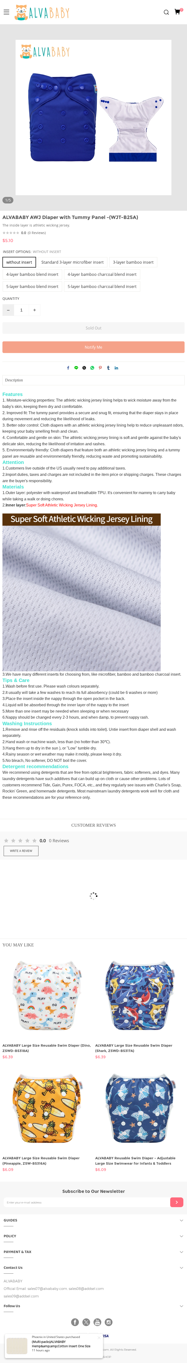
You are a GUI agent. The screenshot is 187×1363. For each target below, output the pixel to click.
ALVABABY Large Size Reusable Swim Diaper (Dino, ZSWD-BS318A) (46, 1048)
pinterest (100, 367)
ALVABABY (13, 1281)
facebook (68, 367)
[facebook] (76, 1322)
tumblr (108, 367)
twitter (84, 367)
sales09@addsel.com (21, 1296)
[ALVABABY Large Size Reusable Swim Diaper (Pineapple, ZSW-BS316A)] (47, 1108)
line (76, 367)
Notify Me (93, 347)
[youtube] (98, 1322)
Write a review (21, 851)
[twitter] (87, 1322)
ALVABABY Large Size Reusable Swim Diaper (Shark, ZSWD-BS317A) (133, 1048)
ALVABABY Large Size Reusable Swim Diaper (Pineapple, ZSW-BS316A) (41, 1161)
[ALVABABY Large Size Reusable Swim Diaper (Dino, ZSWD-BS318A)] (47, 995)
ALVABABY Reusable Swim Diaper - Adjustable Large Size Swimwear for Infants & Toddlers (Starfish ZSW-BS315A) (135, 1161)
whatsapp (92, 367)
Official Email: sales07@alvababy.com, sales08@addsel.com (54, 1289)
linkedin (116, 367)
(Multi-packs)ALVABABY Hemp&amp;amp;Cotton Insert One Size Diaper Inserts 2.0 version (61, 1346)
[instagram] (109, 1322)
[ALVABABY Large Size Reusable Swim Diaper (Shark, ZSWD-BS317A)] (140, 995)
